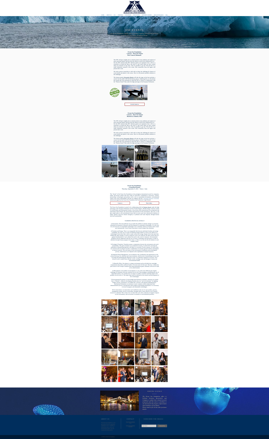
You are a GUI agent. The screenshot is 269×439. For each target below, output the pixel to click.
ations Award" (120, 81)
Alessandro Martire (129, 77)
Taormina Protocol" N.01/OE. (151, 198)
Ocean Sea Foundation (130, 421)
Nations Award (147, 207)
